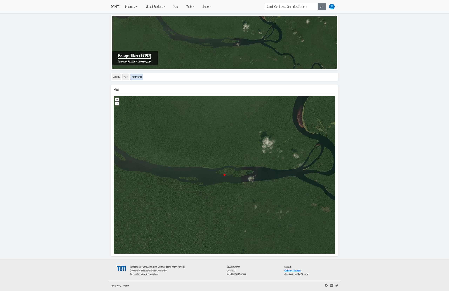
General (116, 76)
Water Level (137, 76)
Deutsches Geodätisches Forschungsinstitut (148, 270)
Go (321, 6)
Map (175, 7)
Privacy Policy (116, 285)
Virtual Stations (154, 7)
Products (130, 7)
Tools (189, 7)
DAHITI (115, 6)
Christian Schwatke (292, 270)
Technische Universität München (144, 274)
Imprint (126, 285)
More (206, 7)
